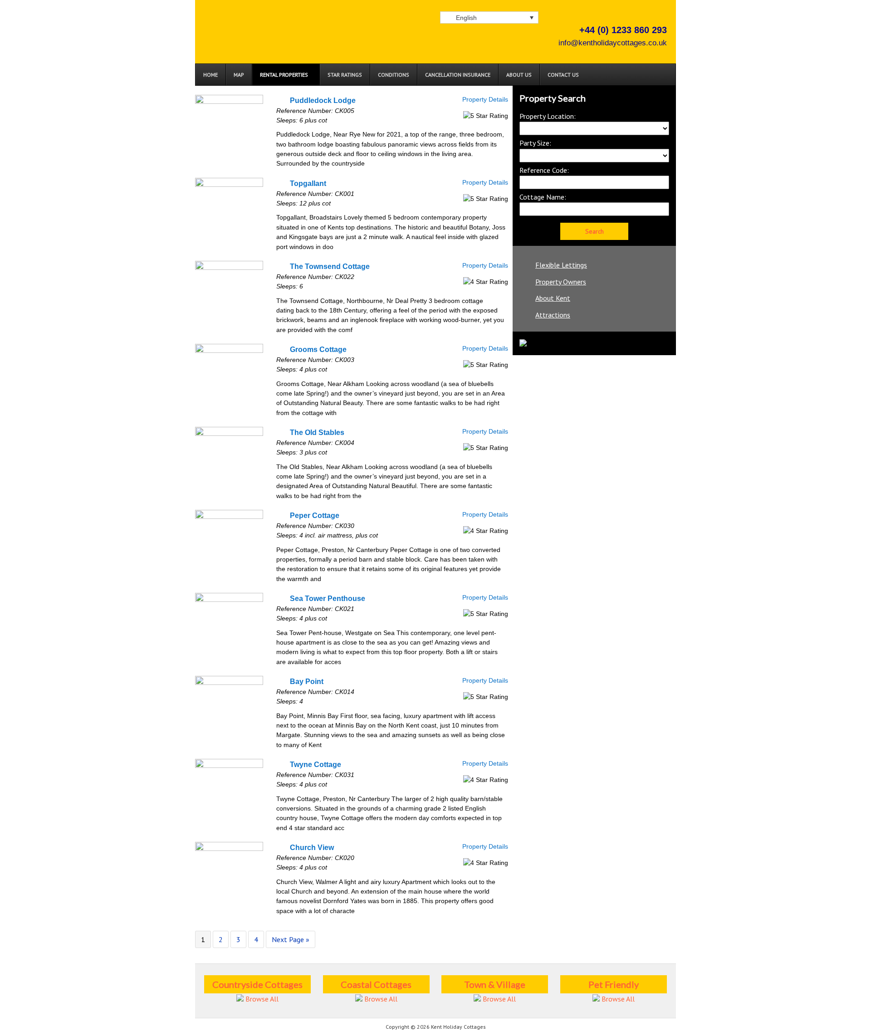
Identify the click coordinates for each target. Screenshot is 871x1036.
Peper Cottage (314, 515)
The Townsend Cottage (330, 266)
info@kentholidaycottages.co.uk (612, 43)
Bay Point (306, 681)
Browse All (261, 998)
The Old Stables (317, 432)
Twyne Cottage (315, 764)
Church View (312, 847)
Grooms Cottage (318, 349)
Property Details (485, 99)
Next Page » (290, 939)
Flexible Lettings (561, 264)
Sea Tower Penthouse (327, 598)
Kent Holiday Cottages (295, 41)
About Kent (552, 298)
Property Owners (560, 281)
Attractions (552, 314)
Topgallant (308, 183)
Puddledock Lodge (323, 100)
